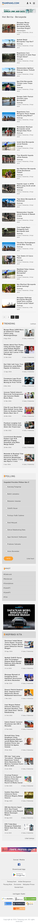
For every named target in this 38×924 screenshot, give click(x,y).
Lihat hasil (30, 558)
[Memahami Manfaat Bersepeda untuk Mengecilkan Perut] (8, 132)
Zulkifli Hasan (12, 508)
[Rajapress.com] (19, 904)
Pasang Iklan (7, 884)
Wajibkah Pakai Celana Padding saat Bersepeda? (25, 271)
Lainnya (33, 324)
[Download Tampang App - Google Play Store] (19, 875)
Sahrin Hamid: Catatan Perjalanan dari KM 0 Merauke (13, 724)
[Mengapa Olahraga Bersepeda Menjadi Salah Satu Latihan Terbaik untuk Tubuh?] (8, 303)
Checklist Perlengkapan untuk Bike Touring (26, 243)
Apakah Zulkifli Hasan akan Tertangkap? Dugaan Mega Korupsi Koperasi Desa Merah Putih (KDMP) (13, 661)
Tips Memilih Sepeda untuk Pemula (25, 156)
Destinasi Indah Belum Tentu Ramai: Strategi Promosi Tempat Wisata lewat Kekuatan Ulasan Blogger (14, 644)
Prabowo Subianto (14, 544)
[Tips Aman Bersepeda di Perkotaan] (8, 203)
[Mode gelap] (30, 3)
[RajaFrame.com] (19, 899)
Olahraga (20, 44)
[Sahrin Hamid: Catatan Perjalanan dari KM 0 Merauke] (28, 724)
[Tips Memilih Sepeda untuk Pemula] (8, 159)
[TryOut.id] (19, 909)
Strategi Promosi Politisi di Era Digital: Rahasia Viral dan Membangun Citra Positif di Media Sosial (13, 779)
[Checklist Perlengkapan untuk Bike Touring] (8, 246)
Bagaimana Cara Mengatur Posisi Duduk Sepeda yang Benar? (26, 113)
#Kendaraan (8, 579)
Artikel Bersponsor (24, 881)
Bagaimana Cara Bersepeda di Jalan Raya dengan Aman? (26, 55)
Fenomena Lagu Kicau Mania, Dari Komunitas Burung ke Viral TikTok (12, 380)
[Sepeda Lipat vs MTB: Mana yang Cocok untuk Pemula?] (8, 188)
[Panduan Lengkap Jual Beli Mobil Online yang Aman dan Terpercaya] (29, 425)
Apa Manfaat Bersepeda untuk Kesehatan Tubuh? (26, 170)
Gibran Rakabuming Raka (16, 530)
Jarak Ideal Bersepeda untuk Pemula (25, 143)
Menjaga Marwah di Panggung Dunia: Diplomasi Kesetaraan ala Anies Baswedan (13, 677)
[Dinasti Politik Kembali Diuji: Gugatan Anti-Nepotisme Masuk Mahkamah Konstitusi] (28, 692)
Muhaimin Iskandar (14, 501)
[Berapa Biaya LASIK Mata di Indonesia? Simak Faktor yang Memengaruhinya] (29, 333)
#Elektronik (8, 574)
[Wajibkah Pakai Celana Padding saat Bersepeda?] (8, 274)
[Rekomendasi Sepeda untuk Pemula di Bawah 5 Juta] (8, 217)
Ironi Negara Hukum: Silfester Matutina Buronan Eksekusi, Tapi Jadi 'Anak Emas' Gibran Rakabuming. (14, 708)
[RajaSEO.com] (30, 904)
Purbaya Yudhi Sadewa (15, 515)
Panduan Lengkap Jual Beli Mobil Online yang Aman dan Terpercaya (12, 425)
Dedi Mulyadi (12, 523)
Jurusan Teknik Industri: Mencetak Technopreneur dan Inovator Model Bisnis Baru (14, 395)
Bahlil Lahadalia (13, 494)
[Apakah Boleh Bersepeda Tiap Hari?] (8, 43)
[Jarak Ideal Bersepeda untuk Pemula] (8, 146)
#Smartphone (8, 583)
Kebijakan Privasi (29, 884)
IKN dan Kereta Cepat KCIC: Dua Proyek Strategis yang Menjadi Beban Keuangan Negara (14, 811)
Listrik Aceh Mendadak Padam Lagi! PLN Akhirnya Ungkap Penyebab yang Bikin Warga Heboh (13, 440)
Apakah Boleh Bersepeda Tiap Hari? (25, 40)
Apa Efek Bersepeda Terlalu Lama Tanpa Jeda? (24, 83)
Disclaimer (17, 884)
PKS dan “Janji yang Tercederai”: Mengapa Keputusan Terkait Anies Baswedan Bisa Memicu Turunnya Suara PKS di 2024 (14, 761)
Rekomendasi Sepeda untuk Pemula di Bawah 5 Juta (26, 214)
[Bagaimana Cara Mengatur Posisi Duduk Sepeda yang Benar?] (8, 116)
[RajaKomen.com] (30, 899)
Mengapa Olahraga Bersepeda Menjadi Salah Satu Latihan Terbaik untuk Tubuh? (25, 300)
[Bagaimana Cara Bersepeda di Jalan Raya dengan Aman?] (8, 58)
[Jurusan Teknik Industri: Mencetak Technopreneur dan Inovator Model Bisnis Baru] (29, 395)
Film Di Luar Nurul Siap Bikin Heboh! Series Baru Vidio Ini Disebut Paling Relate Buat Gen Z (13, 410)
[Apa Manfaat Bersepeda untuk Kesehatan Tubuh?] (8, 173)
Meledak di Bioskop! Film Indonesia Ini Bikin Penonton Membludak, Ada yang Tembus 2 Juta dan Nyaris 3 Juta (13, 457)
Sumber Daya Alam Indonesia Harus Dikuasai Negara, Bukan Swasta (14, 795)
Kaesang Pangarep (14, 487)
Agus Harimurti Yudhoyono (17, 537)
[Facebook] (19, 864)
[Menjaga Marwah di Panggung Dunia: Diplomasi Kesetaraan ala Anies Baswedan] (28, 677)
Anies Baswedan (13, 551)
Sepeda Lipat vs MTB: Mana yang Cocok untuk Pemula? (26, 186)
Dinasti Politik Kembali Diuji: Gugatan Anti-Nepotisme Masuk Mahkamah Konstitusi (14, 692)
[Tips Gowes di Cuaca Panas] (8, 260)
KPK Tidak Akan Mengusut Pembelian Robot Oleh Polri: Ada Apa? (13, 827)
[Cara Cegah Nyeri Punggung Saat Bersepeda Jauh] (8, 232)
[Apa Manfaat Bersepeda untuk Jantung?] (8, 288)
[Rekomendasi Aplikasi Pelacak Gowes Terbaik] (8, 72)
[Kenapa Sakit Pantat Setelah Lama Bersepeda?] (8, 101)
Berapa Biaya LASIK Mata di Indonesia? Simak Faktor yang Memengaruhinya (14, 332)
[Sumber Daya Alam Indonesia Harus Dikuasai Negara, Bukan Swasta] (28, 795)
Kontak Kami (19, 887)
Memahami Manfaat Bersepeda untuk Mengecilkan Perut (25, 129)
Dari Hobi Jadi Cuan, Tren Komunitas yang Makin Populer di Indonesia (13, 366)
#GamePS (7, 592)
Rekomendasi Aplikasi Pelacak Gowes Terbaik (26, 69)
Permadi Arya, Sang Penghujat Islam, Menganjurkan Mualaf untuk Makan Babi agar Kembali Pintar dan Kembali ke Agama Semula (14, 741)
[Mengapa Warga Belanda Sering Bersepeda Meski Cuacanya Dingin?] (8, 28)
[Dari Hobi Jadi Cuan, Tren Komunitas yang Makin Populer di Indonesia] (29, 366)
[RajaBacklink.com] (8, 899)
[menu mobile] (34, 3)
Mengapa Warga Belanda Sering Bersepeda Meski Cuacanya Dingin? (24, 25)
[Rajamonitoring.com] (8, 904)
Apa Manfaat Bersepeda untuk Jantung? (26, 285)
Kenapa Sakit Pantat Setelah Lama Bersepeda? (25, 98)
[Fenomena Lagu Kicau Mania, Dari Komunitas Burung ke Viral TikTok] (29, 380)
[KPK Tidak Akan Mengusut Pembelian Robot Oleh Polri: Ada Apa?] (28, 827)
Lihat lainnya (29, 838)
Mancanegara (21, 30)
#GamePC (7, 588)
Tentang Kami (11, 881)
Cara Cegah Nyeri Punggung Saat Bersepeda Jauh (23, 229)
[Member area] (27, 3)
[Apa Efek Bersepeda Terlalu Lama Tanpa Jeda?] (8, 86)
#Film (6, 597)
